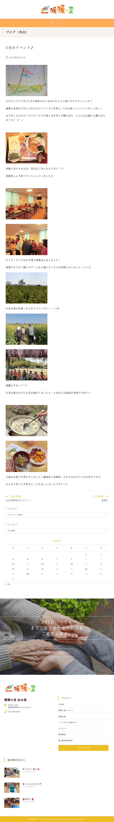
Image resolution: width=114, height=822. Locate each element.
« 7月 (8, 584)
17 (13, 569)
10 (13, 564)
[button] (57, 653)
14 (71, 564)
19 (42, 569)
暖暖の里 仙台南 (15, 699)
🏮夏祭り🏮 (28, 799)
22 (86, 569)
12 (42, 564)
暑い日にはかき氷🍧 (32, 784)
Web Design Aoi (79, 819)
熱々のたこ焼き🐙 (31, 769)
